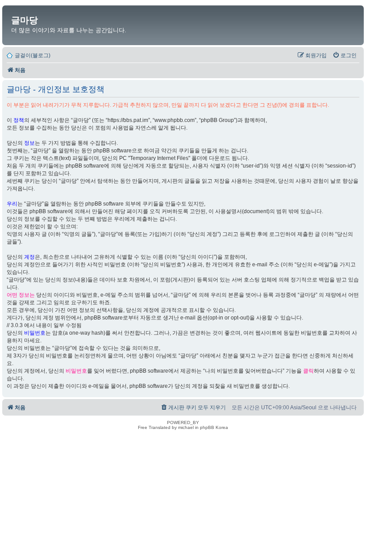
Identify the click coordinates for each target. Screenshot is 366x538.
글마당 (24, 20)
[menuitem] (345, 55)
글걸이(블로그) (32, 55)
